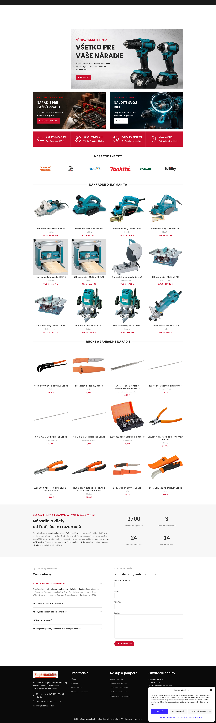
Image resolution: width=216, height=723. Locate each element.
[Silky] (170, 168)
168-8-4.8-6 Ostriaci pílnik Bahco (51, 437)
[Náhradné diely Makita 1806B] (51, 208)
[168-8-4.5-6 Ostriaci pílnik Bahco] (165, 365)
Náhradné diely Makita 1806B (50, 228)
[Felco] (70, 168)
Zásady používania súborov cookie (171, 717)
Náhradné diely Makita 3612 (89, 325)
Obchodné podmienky (118, 692)
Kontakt (74, 683)
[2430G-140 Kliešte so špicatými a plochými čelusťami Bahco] (89, 467)
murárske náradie (85, 542)
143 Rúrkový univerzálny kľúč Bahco (50, 385)
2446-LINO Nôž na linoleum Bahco (165, 488)
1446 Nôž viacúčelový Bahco (89, 385)
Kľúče (50, 389)
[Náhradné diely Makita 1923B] (127, 208)
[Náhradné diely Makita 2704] (165, 257)
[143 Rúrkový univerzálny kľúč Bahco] (51, 365)
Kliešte (165, 443)
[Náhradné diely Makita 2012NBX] (89, 257)
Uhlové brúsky (127, 280)
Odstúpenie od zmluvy (119, 687)
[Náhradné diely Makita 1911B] (89, 208)
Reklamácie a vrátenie (118, 683)
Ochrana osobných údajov (193, 717)
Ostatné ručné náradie (127, 392)
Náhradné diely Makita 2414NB (127, 277)
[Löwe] (95, 168)
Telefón (117, 602)
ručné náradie (71, 542)
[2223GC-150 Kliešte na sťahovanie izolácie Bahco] (51, 467)
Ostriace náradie (165, 389)
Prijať (159, 711)
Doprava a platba (116, 679)
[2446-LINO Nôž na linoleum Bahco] (165, 467)
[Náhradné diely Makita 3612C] (127, 305)
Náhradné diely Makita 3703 (165, 325)
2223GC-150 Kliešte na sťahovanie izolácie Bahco (50, 489)
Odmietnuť (178, 711)
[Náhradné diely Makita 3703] (165, 305)
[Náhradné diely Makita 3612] (89, 305)
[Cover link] (69, 110)
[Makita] (120, 168)
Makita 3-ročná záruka (80, 692)
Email (116, 591)
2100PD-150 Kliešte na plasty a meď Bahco (165, 438)
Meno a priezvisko (122, 580)
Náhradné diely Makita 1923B (127, 228)
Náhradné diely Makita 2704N (50, 325)
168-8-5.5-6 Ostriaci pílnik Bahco (89, 437)
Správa (117, 613)
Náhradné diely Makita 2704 (165, 277)
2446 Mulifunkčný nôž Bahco (127, 488)
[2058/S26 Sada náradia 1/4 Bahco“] (127, 416)
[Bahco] (45, 168)
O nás (73, 679)
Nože (89, 389)
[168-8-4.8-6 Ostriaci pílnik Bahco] (51, 416)
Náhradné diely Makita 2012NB (51, 277)
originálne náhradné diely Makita (64, 533)
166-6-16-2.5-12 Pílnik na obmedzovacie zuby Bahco (127, 387)
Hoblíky (51, 232)
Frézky (89, 329)
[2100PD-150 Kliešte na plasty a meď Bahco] (165, 416)
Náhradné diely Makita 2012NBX (89, 277)
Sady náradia (127, 440)
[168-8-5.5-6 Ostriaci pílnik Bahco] (89, 416)
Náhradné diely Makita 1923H (165, 228)
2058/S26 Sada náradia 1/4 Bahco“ (127, 437)
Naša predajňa (76, 687)
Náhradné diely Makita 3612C (127, 325)
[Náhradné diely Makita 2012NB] (51, 257)
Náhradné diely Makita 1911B (89, 228)
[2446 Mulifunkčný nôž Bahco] (127, 467)
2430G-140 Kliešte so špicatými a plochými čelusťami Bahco (89, 489)
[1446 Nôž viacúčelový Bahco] (89, 365)
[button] (211, 690)
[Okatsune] (145, 168)
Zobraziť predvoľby (200, 711)
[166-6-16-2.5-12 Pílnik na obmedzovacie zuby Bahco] (127, 365)
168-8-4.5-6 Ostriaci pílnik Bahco (165, 385)
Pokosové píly (165, 280)
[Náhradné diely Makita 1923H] (165, 208)
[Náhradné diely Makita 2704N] (51, 305)
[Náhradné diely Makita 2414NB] (127, 257)
